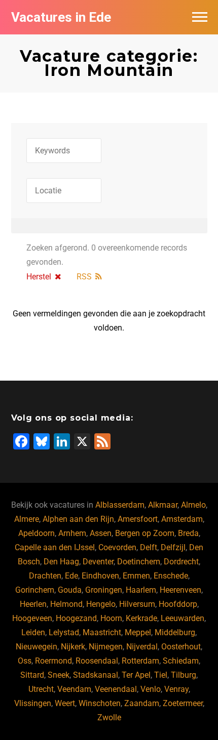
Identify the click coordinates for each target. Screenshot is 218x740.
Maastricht (102, 632)
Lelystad (64, 632)
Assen (101, 533)
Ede (71, 576)
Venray (176, 689)
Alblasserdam (119, 505)
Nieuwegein (36, 646)
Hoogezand (76, 618)
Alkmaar (162, 505)
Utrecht (41, 689)
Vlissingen (32, 703)
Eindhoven (100, 576)
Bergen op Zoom (144, 533)
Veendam (74, 689)
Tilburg (183, 675)
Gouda (70, 590)
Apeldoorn (36, 533)
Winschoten (100, 703)
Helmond (66, 604)
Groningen (103, 590)
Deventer (98, 561)
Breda (188, 533)
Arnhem (72, 533)
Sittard (32, 675)
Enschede (171, 576)
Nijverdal (142, 646)
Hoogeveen (32, 618)
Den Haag (61, 561)
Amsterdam (182, 519)
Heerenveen (180, 590)
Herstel (38, 276)
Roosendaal (97, 661)
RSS (84, 276)
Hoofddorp (178, 604)
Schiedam (181, 661)
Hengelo (101, 604)
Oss (24, 661)
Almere (26, 519)
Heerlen (33, 604)
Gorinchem (34, 590)
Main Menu (199, 17)
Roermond (53, 661)
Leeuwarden (182, 618)
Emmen (136, 576)
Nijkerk (73, 646)
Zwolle (109, 717)
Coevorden (117, 547)
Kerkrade (141, 618)
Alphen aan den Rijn (78, 519)
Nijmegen (106, 646)
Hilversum (137, 604)
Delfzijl (173, 547)
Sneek (58, 675)
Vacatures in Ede (61, 17)
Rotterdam (140, 661)
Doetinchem (138, 561)
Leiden (33, 632)
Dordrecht (181, 561)
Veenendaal (116, 689)
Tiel (160, 675)
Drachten (45, 576)
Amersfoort (138, 519)
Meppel (138, 632)
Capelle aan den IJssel (55, 547)
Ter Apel (136, 675)
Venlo (150, 689)
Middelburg (175, 632)
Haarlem (141, 590)
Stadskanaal (95, 675)
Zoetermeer (183, 703)
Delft (148, 547)
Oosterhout (181, 646)
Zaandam (141, 703)
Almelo (193, 505)
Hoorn (111, 618)
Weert (65, 703)
